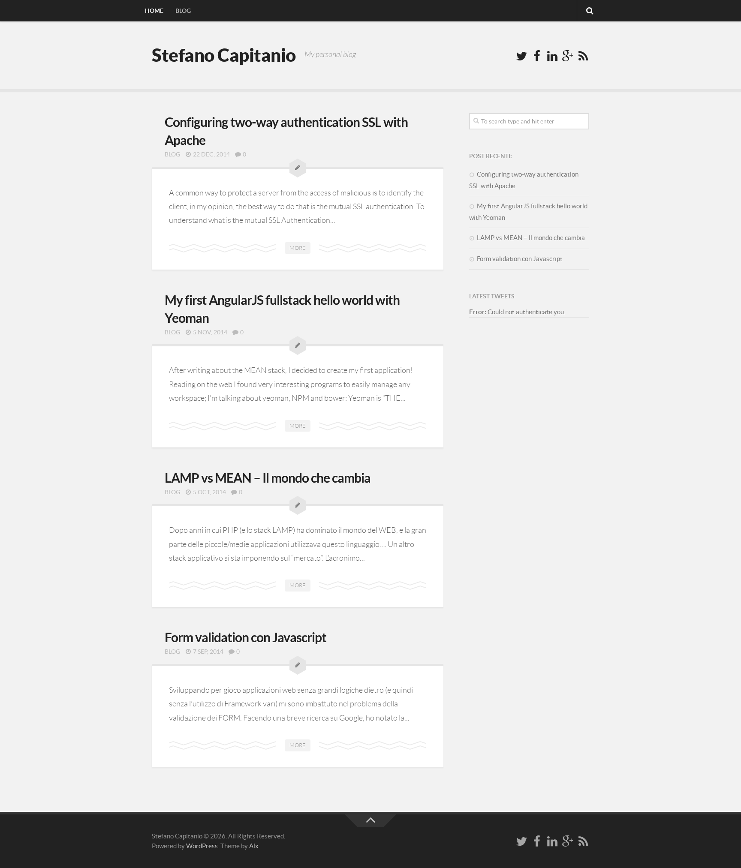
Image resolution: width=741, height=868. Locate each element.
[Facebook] (537, 57)
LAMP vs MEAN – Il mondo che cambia (267, 478)
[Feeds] (583, 57)
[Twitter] (521, 57)
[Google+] (568, 57)
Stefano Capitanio (224, 55)
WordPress (202, 846)
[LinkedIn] (552, 57)
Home (154, 10)
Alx (254, 846)
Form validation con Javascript (245, 637)
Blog (183, 10)
